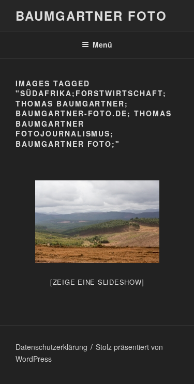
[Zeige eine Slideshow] (97, 282)
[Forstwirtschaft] (97, 221)
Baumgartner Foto (91, 15)
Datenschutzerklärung (51, 347)
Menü (102, 44)
